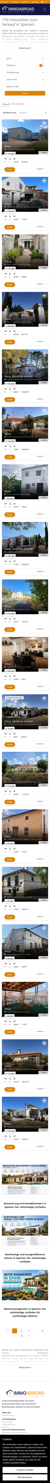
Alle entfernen (18, 104)
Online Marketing (8, 1424)
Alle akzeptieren (25, 1477)
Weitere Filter (13, 86)
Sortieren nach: (9, 112)
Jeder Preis (12, 79)
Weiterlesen (24, 48)
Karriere (5, 1427)
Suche (25, 93)
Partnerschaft (7, 1422)
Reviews (15, 2)
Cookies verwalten (25, 1470)
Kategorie (24, 65)
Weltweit (35, 2)
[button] (6, 137)
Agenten (25, 2)
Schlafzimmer (13, 72)
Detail (9, 169)
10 (21, 1336)
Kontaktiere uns (8, 1415)
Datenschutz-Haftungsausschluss (14, 1432)
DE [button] (44, 2)
